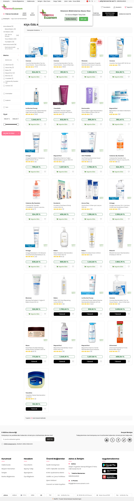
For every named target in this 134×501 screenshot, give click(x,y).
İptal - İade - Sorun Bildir (72, 1)
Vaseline (29, 393)
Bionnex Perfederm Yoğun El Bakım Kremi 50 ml (35, 301)
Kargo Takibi (57, 1)
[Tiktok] (124, 441)
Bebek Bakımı (10, 29)
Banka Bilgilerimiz (18, 1)
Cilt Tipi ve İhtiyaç (12, 35)
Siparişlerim (28, 473)
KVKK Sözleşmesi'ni (10, 444)
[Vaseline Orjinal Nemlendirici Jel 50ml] (36, 379)
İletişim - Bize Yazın (44, 1)
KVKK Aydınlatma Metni (55, 473)
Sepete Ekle (35, 77)
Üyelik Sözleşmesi (52, 465)
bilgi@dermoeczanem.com (79, 483)
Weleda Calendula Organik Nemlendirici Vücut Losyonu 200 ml (91, 64)
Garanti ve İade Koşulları (55, 484)
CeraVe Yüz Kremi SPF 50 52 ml (119, 63)
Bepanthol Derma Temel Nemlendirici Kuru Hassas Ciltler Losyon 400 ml (90, 349)
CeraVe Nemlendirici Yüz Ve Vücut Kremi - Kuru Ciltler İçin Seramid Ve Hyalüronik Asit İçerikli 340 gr (36, 64)
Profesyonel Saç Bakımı (110, 14)
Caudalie (57, 108)
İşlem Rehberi (51, 480)
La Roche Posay (31, 108)
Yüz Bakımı (9, 42)
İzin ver (83, 19)
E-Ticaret (60, 499)
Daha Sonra (71, 19)
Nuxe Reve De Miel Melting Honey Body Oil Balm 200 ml (35, 349)
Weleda (84, 61)
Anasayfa (6, 1)
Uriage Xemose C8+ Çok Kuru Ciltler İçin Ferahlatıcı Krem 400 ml (119, 206)
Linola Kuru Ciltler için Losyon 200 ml (91, 206)
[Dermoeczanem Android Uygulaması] (111, 465)
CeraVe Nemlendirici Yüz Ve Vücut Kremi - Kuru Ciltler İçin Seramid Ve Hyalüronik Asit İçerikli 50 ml (63, 64)
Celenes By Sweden (116, 156)
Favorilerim (28, 465)
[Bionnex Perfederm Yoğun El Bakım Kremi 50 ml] (36, 285)
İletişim (4, 473)
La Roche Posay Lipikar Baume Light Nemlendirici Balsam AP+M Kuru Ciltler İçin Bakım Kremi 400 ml (36, 111)
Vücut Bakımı (10, 39)
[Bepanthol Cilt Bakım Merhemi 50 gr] (120, 95)
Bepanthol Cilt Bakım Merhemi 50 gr (119, 111)
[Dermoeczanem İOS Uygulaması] (111, 471)
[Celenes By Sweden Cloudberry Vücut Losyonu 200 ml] (36, 190)
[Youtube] (107, 441)
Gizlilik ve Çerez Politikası (55, 476)
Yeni (6, 107)
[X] (112, 441)
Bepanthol (113, 108)
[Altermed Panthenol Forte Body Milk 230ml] (120, 332)
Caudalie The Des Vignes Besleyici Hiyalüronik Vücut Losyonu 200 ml (63, 111)
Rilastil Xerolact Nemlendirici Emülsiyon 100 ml (119, 254)
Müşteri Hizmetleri (8, 469)
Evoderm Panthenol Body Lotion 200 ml (62, 206)
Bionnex (29, 298)
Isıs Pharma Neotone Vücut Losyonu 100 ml (91, 159)
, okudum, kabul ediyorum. (18, 444)
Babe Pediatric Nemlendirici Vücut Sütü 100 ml (63, 254)
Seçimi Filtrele (8, 133)
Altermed (113, 345)
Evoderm (57, 203)
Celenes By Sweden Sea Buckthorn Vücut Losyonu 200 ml (119, 159)
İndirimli (7, 100)
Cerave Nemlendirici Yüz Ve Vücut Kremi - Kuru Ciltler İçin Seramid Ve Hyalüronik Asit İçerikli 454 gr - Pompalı (119, 301)
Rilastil (112, 251)
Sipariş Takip (28, 469)
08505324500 (74, 476)
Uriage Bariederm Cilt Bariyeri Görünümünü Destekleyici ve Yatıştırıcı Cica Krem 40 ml (36, 254)
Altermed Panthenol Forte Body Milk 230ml (118, 349)
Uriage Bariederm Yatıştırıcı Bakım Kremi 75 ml (35, 159)
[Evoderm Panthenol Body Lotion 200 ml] (64, 190)
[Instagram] (130, 441)
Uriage (28, 156)
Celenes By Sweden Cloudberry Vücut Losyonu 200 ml (35, 206)
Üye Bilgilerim (29, 476)
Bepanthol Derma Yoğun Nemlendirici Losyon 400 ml (63, 159)
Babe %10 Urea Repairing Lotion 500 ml (62, 301)
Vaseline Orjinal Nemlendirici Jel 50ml (35, 396)
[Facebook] (118, 441)
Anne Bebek (24, 14)
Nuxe (27, 345)
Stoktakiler (8, 93)
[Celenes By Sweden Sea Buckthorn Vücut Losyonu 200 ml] (120, 142)
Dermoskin (86, 108)
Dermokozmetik (125, 14)
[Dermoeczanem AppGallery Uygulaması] (111, 477)
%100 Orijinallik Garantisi (55, 469)
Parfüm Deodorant (96, 14)
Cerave (28, 61)
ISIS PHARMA (86, 156)
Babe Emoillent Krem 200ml (91, 253)
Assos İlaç (85, 203)
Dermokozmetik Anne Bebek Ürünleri (12, 48)
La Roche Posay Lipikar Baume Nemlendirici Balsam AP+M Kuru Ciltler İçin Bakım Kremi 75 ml (92, 301)
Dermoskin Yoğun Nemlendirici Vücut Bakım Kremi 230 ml (92, 111)
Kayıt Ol (50, 439)
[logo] (12, 7)
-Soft (54, 499)
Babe (56, 251)
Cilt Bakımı (32, 14)
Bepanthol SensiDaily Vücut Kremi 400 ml (63, 349)
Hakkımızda (30, 1)
